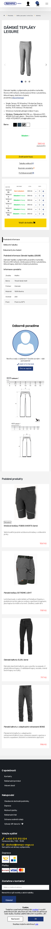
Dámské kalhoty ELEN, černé (16, 660)
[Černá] (15, 125)
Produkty (10, 15)
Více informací (18, 98)
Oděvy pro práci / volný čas (24, 15)
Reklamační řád (10, 815)
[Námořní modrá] (19, 125)
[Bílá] (28, 125)
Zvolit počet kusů (26, 157)
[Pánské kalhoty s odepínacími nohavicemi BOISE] (25, 703)
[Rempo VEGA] (13, 3)
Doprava (7, 806)
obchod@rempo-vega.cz (19, 844)
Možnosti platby (10, 810)
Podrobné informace (11, 240)
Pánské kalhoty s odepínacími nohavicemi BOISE (24, 727)
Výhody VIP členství (12, 824)
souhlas (35, 910)
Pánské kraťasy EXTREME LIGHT (18, 593)
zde (36, 924)
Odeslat (9, 900)
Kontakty (8, 776)
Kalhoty (38, 15)
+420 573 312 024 (26, 364)
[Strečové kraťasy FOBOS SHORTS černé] (25, 502)
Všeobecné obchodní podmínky (16, 801)
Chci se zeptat (25, 368)
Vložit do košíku (26, 223)
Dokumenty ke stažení (12, 250)
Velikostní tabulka (10, 245)
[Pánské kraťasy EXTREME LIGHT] (25, 569)
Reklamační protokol (12, 781)
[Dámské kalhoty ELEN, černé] (25, 636)
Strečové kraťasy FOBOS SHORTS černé (21, 526)
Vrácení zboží (9, 786)
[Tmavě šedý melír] (24, 125)
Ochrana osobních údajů (13, 819)
